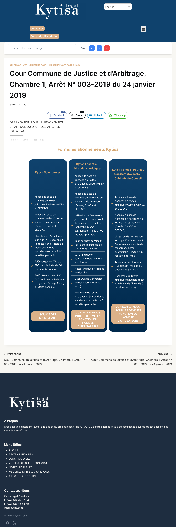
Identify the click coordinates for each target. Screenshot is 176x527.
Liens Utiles (13, 444)
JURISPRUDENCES (19, 458)
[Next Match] (99, 48)
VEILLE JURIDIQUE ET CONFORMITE (29, 462)
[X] (15, 523)
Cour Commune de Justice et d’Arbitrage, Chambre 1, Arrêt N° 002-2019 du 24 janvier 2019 (44, 359)
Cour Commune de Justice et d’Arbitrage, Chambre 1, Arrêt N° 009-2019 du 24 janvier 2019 (131, 359)
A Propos (11, 421)
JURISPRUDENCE (37, 65)
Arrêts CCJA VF (18, 65)
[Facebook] (7, 523)
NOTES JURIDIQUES (20, 467)
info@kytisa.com (13, 507)
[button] (143, 29)
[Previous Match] (92, 48)
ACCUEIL (14, 450)
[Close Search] (107, 48)
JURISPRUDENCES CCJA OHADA (64, 65)
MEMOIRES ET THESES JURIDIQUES (29, 471)
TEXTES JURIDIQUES (21, 454)
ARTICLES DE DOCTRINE (23, 476)
